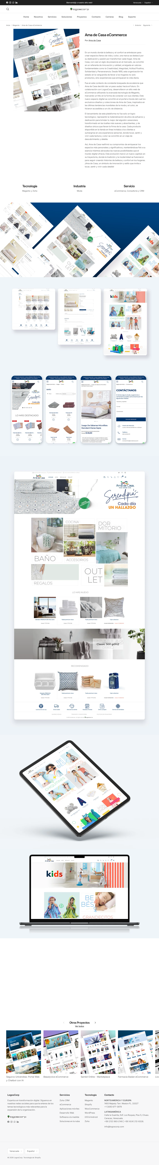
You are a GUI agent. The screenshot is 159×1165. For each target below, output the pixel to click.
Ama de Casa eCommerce (32, 25)
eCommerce (65, 1104)
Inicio (8, 25)
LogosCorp (18, 1158)
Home (26, 17)
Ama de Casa (95, 40)
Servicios (52, 17)
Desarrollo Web (67, 1113)
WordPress (90, 1113)
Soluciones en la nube (70, 1121)
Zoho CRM (64, 1100)
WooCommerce (92, 1108)
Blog (121, 17)
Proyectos (82, 17)
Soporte (132, 17)
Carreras (110, 17)
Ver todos (79, 1026)
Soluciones (66, 17)
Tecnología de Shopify (32, 1158)
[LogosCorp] (79, 9)
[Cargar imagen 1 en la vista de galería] (46, 70)
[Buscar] (7, 9)
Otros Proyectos (79, 1022)
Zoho (87, 1121)
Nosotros (38, 17)
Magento (16, 25)
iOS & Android (91, 1117)
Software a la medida (69, 1117)
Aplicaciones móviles (69, 1108)
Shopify (88, 1104)
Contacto (96, 17)
